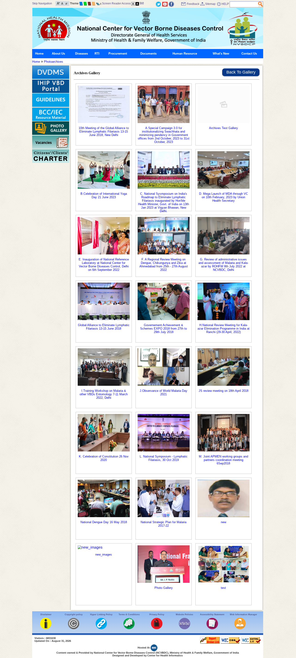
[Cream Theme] (93, 3)
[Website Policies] (184, 628)
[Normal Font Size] (62, 3)
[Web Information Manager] (240, 628)
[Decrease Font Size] (66, 3)
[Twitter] (158, 4)
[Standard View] (133, 3)
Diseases (81, 53)
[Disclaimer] (46, 628)
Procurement (117, 53)
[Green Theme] (85, 3)
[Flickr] (171, 4)
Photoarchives (53, 61)
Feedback (193, 4)
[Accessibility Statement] (212, 628)
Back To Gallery (241, 72)
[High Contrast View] (137, 3)
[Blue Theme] (81, 3)
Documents (148, 53)
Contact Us (249, 53)
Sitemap (210, 4)
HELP (225, 4)
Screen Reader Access (116, 3)
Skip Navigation (42, 3)
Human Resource (185, 53)
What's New (221, 53)
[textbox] (244, 4)
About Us (58, 53)
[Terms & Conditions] (129, 628)
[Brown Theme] (89, 3)
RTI (97, 53)
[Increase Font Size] (58, 3)
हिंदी (142, 3)
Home (39, 53)
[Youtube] (165, 4)
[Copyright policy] (73, 628)
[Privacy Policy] (157, 628)
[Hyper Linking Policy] (101, 628)
